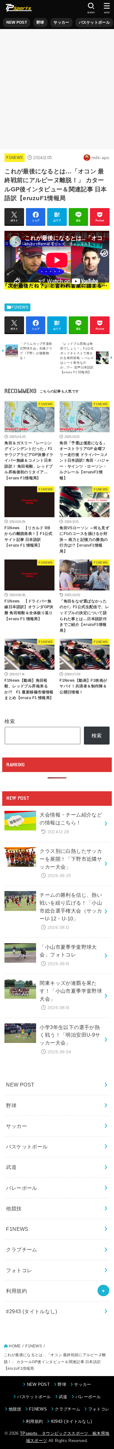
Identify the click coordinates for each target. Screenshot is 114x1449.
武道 (11, 1167)
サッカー (61, 22)
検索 (9, 721)
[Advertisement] (57, 89)
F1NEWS (14, 157)
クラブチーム (21, 1249)
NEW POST (16, 22)
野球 (40, 22)
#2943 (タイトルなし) (31, 1311)
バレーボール (21, 1188)
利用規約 (16, 1291)
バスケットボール (94, 22)
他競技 (14, 1208)
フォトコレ (19, 1270)
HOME (15, 1346)
